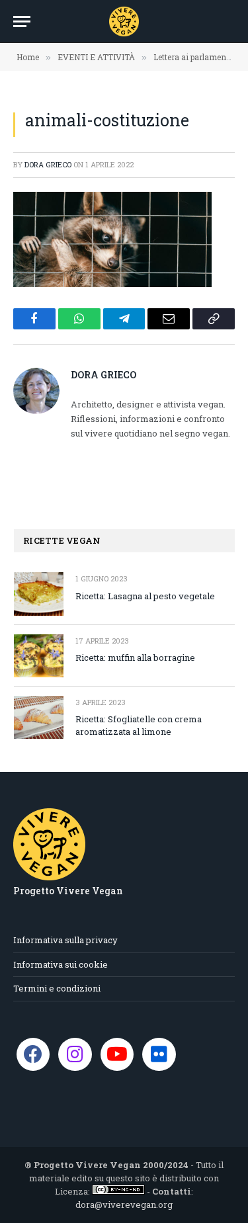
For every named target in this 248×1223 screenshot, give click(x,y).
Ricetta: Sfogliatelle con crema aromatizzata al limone (138, 725)
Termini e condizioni (57, 988)
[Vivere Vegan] (124, 21)
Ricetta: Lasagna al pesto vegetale (145, 596)
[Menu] (21, 21)
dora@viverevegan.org (124, 1204)
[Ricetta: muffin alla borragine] (38, 655)
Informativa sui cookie (60, 964)
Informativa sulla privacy (65, 940)
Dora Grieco (47, 164)
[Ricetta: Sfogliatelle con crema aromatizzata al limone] (38, 717)
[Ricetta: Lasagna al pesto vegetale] (38, 593)
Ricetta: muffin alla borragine (135, 657)
